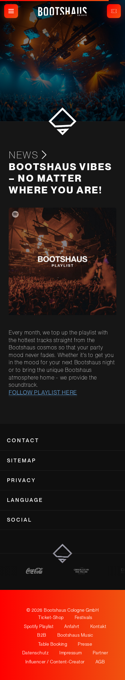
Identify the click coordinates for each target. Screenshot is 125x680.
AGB (100, 661)
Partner (100, 652)
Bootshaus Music (75, 635)
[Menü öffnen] (11, 11)
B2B (42, 635)
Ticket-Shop (51, 617)
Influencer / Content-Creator (55, 661)
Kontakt (98, 626)
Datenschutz (35, 652)
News (24, 155)
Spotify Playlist (38, 626)
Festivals (83, 617)
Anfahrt (72, 626)
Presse (85, 644)
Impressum (70, 652)
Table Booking (52, 644)
